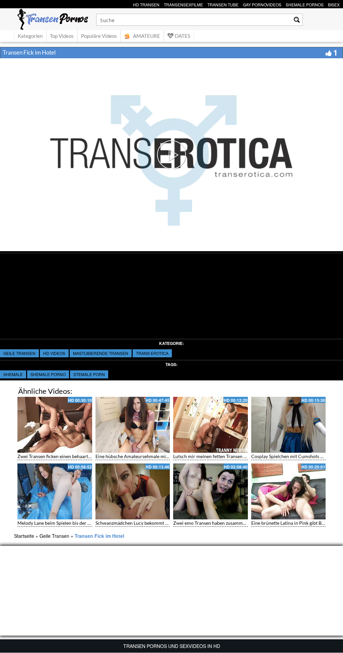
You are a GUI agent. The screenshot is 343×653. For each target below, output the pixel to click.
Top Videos (62, 36)
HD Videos (54, 353)
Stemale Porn (89, 374)
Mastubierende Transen (100, 353)
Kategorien (30, 36)
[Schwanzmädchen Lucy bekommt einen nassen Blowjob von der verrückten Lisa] (132, 491)
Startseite (24, 535)
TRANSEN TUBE (222, 3)
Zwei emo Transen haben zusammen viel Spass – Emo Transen (236, 523)
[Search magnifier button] (296, 19)
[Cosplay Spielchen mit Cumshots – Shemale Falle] (288, 425)
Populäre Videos (99, 36)
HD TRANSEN (146, 3)
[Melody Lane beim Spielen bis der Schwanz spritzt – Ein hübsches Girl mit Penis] (54, 491)
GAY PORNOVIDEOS (262, 3)
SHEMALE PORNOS (305, 3)
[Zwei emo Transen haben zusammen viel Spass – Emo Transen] (210, 491)
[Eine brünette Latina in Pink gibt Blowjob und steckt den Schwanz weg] (288, 491)
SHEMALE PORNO (48, 374)
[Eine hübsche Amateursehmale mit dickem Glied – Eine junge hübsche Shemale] (132, 425)
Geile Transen (19, 353)
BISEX (334, 3)
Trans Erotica (152, 353)
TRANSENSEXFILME (183, 3)
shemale (13, 374)
